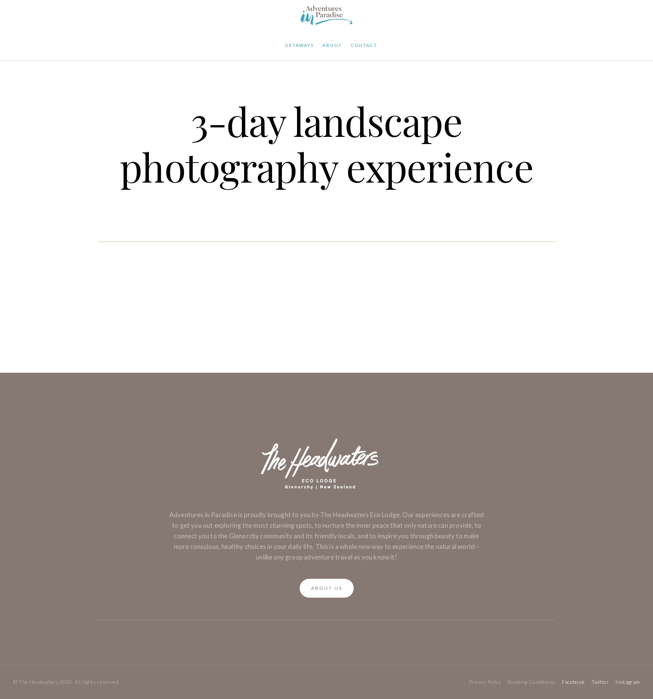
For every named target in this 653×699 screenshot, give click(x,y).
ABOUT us (326, 588)
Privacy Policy (485, 682)
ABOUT (332, 45)
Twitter (600, 682)
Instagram (627, 682)
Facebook (573, 682)
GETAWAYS (299, 45)
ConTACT (364, 45)
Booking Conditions (531, 682)
